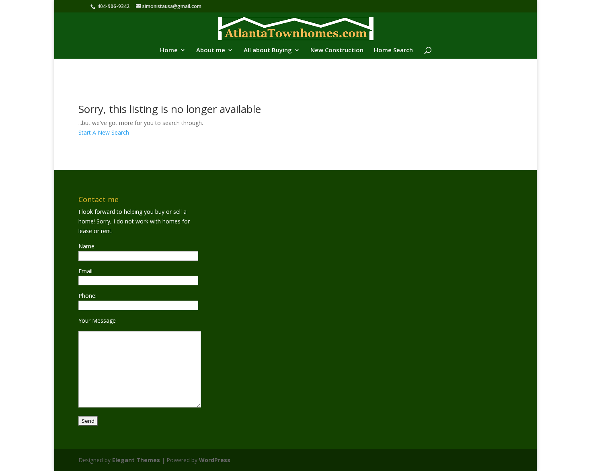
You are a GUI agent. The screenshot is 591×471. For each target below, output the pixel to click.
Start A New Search (103, 132)
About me (210, 50)
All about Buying (268, 50)
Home (169, 50)
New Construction (336, 50)
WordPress (214, 460)
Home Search (393, 50)
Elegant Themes (136, 460)
